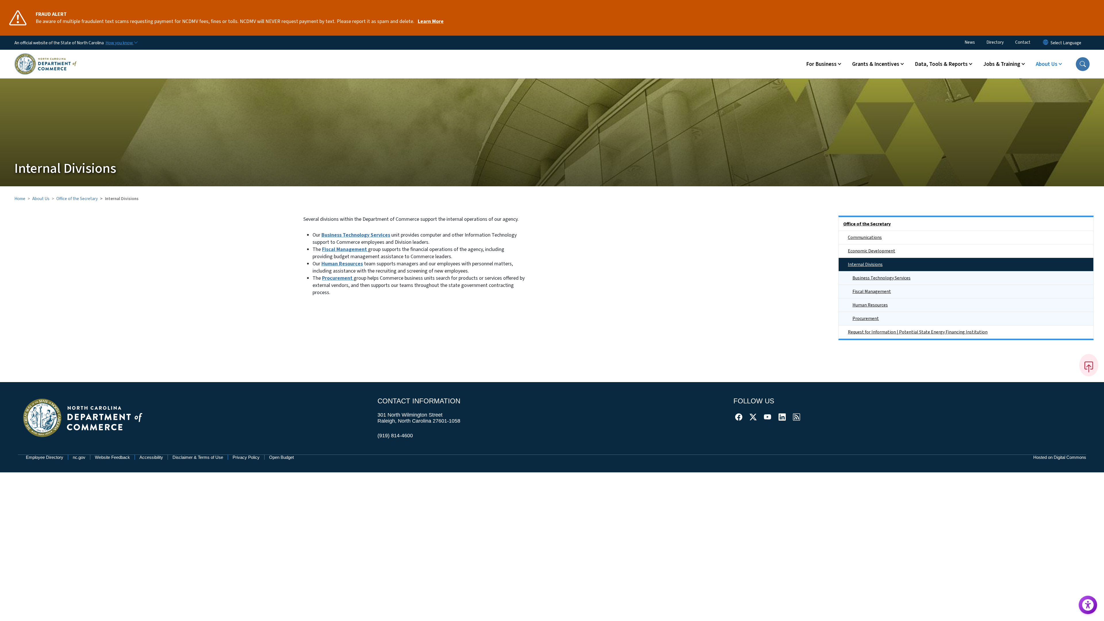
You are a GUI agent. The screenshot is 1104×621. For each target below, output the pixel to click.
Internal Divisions (865, 264)
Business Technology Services (355, 235)
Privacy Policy (246, 457)
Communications (865, 237)
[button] (1083, 64)
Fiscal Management (871, 291)
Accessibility (151, 457)
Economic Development (871, 251)
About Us (40, 198)
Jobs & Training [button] (1001, 64)
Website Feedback (112, 457)
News (970, 42)
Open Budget (281, 457)
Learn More (431, 21)
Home (19, 198)
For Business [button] (821, 64)
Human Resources (870, 305)
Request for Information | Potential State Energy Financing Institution (918, 332)
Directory (995, 42)
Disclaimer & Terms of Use (197, 457)
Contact (1022, 42)
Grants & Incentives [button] (875, 64)
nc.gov (79, 457)
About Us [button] (1046, 64)
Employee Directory (44, 457)
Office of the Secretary (77, 198)
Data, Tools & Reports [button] (941, 64)
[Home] (45, 57)
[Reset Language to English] (1045, 42)
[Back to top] (1088, 365)
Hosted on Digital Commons (1059, 457)
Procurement (865, 318)
